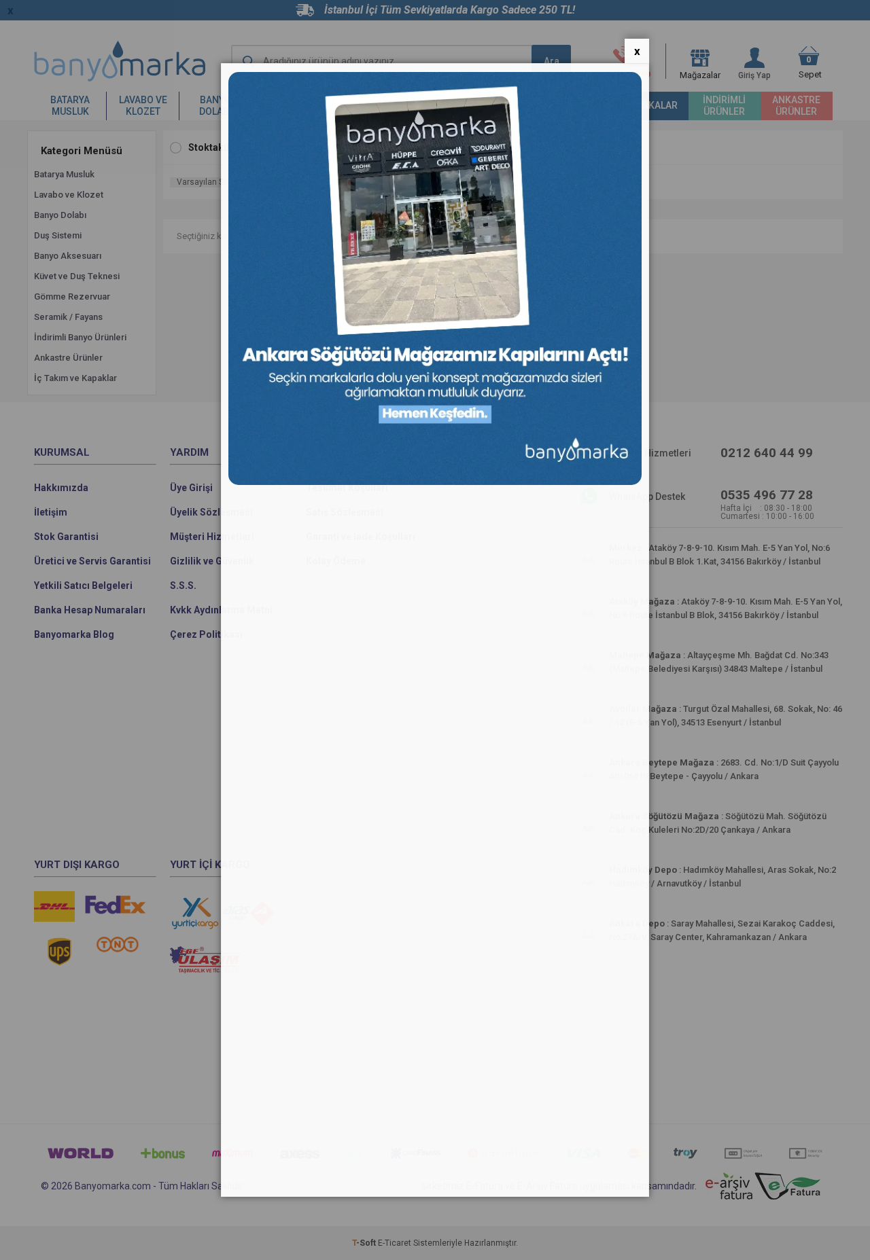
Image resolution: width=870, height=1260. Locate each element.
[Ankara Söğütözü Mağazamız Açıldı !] (435, 482)
